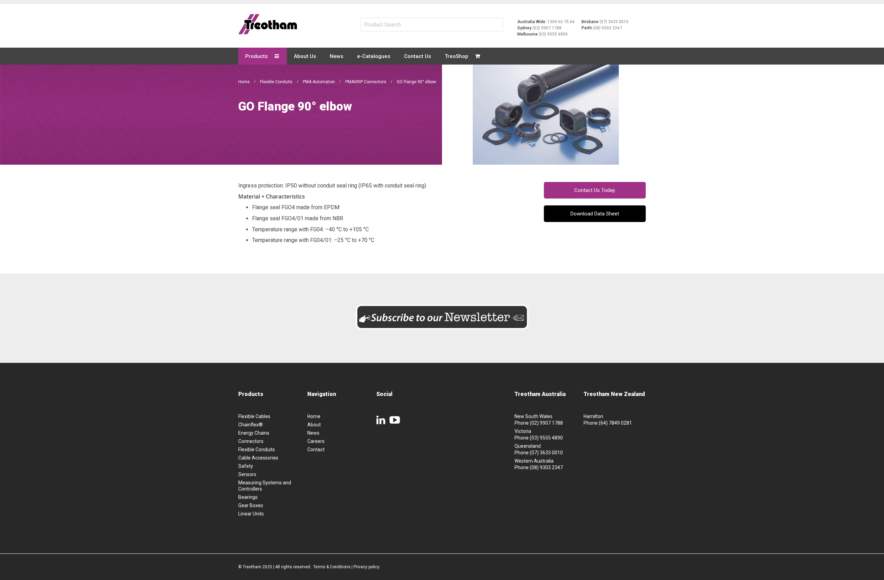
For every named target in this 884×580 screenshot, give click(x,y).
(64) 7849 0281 (615, 423)
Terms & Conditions (331, 566)
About (314, 424)
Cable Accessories (258, 458)
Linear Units (251, 513)
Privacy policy (366, 566)
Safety (245, 466)
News (313, 433)
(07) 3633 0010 (613, 21)
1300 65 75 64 (561, 21)
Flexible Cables (254, 416)
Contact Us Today (594, 190)
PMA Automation (319, 81)
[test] (267, 24)
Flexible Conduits (277, 81)
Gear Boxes (250, 505)
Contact (316, 449)
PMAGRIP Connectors (366, 81)
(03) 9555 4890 (553, 34)
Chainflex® (250, 424)
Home (244, 81)
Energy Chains (253, 433)
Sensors (247, 474)
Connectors (250, 441)
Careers (316, 441)
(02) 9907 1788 (546, 28)
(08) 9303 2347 (607, 28)
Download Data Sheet (594, 214)
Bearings (248, 497)
